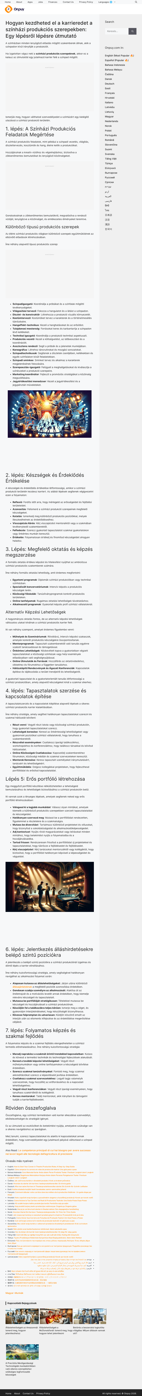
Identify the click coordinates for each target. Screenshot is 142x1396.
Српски (109, 182)
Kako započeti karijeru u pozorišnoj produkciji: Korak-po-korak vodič (46, 1257)
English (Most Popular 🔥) (119, 55)
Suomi (108, 149)
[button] (136, 2)
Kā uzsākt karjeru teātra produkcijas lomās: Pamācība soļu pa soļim (41, 1203)
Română (109, 140)
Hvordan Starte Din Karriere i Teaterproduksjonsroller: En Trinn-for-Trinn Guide (44, 1212)
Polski (108, 130)
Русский (110, 177)
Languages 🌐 (105, 2)
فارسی (108, 201)
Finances (52, 2)
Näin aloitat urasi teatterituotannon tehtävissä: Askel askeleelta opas (40, 1229)
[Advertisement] (49, 87)
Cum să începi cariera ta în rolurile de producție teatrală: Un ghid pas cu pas (44, 1221)
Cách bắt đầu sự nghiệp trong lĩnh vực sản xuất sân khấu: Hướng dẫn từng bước (47, 1235)
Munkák (19, 1293)
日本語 (108, 215)
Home (8, 2)
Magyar (9, 1293)
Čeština (109, 74)
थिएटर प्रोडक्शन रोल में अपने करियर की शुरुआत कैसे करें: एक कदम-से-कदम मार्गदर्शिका (38, 1271)
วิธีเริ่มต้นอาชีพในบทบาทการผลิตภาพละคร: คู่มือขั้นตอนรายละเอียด (40, 1274)
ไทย (107, 210)
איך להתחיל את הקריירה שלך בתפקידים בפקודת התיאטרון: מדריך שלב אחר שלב (58, 1260)
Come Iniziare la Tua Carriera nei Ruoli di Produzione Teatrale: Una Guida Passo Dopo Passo (50, 1200)
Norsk (108, 126)
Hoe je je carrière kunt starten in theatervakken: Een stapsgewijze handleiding (48, 1209)
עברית (108, 186)
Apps (30, 2)
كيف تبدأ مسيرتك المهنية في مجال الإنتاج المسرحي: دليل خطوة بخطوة (61, 1265)
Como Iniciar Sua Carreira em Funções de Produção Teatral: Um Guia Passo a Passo (49, 1218)
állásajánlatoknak (22, 986)
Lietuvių (109, 111)
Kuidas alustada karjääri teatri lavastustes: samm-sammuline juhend (39, 1189)
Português (111, 135)
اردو (107, 191)
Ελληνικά (110, 168)
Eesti (107, 88)
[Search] (132, 31)
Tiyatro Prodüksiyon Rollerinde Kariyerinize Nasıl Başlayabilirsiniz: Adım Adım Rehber (48, 1238)
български (111, 172)
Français (110, 93)
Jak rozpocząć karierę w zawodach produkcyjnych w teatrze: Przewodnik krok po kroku (48, 1215)
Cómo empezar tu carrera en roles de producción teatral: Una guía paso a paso (46, 1169)
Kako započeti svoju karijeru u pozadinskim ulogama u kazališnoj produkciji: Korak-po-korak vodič (54, 1198)
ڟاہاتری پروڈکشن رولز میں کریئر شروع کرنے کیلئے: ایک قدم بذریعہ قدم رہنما (61, 1263)
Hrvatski (109, 97)
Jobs (40, 2)
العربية (108, 196)
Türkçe (109, 163)
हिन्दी (107, 205)
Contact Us (68, 2)
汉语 (107, 219)
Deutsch (109, 83)
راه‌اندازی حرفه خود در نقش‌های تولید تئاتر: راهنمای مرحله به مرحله (63, 1268)
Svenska (110, 154)
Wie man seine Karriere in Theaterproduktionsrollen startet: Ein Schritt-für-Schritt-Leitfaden (51, 1186)
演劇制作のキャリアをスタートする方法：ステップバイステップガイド (40, 1277)
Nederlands (111, 121)
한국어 (108, 229)
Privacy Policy (86, 2)
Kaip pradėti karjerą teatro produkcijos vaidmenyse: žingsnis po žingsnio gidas (46, 1206)
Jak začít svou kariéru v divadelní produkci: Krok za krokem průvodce (42, 1181)
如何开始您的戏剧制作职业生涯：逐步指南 (31, 1280)
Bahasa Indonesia (115, 65)
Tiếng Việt (110, 158)
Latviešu (110, 107)
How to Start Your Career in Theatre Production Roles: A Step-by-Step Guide (44, 1167)
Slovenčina (111, 144)
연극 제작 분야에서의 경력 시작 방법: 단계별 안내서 (32, 1286)
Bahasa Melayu (113, 69)
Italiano (109, 102)
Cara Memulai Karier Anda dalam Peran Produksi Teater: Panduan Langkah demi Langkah (57, 1172)
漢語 (107, 224)
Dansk (108, 79)
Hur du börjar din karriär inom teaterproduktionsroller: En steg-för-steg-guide (46, 1232)
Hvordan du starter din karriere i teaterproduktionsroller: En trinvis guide (42, 1184)
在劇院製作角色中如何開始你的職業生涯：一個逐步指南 (36, 1283)
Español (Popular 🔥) (117, 60)
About (19, 2)
